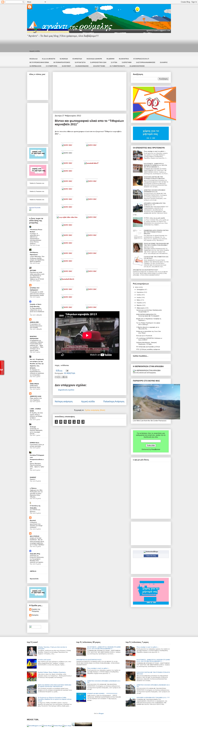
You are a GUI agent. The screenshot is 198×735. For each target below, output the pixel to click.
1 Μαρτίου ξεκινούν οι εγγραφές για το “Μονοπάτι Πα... (147, 328)
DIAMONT (33, 477)
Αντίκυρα (33, 427)
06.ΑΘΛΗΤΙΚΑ (124, 59)
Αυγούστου (140, 292)
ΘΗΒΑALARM (34, 322)
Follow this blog (151, 555)
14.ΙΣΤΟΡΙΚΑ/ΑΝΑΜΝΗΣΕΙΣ (145, 62)
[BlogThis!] (58, 377)
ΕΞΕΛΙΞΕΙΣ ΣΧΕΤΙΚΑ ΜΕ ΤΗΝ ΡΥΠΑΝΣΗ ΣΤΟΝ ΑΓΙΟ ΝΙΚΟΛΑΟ (154, 177)
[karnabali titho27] (91, 163)
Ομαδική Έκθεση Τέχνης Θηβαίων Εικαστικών (52, 672)
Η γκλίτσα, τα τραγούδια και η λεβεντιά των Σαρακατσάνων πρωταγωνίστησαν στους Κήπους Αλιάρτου (35, 238)
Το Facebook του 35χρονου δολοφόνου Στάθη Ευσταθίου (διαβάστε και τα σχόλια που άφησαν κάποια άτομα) (54, 699)
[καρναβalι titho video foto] (67, 217)
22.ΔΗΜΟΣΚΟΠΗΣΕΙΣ (137, 66)
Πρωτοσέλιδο (34, 578)
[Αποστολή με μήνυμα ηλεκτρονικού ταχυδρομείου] (56, 377)
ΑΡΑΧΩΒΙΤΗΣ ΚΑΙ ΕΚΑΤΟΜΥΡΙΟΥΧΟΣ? (145, 270)
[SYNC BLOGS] (66, 725)
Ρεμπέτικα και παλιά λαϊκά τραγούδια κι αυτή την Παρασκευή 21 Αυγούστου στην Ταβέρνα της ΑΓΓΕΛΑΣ (37, 276)
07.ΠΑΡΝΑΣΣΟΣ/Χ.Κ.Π (141, 59)
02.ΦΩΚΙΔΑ (64, 59)
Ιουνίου (139, 297)
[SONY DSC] (67, 145)
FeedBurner (155, 449)
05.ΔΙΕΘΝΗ (110, 59)
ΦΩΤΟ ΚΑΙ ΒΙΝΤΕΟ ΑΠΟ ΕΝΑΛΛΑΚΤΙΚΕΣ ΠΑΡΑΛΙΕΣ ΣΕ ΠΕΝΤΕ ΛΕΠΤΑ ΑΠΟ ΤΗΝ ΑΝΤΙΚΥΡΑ (54, 685)
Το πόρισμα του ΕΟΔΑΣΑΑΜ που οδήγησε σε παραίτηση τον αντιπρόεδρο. (37, 372)
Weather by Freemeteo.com (37, 183)
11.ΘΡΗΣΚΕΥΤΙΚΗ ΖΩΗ (98, 62)
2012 (137, 287)
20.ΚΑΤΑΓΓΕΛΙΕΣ (99, 66)
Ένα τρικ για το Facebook (144, 335)
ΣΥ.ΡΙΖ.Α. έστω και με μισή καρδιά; (154, 218)
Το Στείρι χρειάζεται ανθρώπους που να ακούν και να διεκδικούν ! (37, 311)
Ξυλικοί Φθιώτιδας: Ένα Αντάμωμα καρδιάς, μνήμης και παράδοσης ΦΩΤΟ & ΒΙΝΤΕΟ (37, 259)
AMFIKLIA (33, 571)
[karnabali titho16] (67, 279)
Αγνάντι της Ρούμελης (36, 610)
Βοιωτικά (33, 520)
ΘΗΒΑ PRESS (34, 384)
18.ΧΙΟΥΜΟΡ (66, 66)
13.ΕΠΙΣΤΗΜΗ (126, 62)
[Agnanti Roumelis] (30, 210)
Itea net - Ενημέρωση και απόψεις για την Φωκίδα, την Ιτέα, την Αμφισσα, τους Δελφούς (37, 364)
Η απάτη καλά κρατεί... (45, 659)
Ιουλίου (139, 295)
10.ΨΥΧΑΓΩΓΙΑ (80, 62)
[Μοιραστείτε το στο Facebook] (63, 377)
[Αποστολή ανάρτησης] (66, 370)
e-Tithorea (33, 488)
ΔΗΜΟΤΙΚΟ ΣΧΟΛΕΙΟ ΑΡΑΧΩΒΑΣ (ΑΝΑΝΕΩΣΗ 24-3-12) (154, 190)
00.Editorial (33, 59)
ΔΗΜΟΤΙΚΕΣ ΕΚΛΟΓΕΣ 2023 (35, 386)
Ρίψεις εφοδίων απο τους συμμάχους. (36, 399)
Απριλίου (140, 302)
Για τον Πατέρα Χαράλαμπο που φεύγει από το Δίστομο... (148, 323)
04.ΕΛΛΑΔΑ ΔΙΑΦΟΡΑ (94, 59)
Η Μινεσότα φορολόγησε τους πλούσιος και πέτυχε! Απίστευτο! (36, 525)
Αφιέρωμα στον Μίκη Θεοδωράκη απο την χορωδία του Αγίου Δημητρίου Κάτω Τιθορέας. (36, 493)
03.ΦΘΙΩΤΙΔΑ (77, 59)
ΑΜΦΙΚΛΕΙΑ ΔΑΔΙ (35, 396)
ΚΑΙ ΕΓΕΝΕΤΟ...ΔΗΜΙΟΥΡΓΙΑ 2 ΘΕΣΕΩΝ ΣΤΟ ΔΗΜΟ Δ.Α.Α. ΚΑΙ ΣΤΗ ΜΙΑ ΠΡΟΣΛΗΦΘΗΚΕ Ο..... (155, 165)
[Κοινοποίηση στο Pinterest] (66, 377)
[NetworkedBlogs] (151, 552)
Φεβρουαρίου (141, 308)
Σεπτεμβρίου (141, 289)
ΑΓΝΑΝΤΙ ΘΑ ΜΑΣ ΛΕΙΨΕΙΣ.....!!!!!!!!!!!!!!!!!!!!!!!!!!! (102, 693)
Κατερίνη (35, 615)
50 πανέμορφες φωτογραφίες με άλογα (148, 346)
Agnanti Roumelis (35, 207)
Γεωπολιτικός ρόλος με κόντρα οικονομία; (37, 445)
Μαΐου (139, 300)
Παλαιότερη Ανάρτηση (113, 401)
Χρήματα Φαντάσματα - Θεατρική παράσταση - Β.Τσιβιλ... (146, 343)
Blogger (101, 713)
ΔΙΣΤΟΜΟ (33, 270)
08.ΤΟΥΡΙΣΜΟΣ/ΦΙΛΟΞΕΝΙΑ (39, 62)
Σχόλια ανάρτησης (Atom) (95, 410)
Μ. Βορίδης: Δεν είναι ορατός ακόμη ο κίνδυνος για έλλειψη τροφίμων (36, 415)
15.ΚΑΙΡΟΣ (164, 62)
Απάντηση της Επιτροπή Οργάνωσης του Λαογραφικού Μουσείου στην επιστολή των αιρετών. (37, 559)
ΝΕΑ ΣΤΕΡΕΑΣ (34, 536)
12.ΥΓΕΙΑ (114, 62)
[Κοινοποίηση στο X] (61, 377)
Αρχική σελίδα (34, 51)
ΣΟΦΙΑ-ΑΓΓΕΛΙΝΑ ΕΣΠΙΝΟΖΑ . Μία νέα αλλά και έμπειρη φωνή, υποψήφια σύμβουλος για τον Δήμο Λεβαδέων (37, 541)
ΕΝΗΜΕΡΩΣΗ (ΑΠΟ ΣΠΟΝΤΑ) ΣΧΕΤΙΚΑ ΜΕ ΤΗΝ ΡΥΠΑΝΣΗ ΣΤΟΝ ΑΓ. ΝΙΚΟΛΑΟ (156, 232)
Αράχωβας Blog (35, 553)
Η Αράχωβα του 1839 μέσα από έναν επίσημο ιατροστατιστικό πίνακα (37, 293)
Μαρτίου (139, 305)
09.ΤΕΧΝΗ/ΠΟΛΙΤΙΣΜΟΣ (61, 62)
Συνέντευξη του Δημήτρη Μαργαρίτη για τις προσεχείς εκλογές (36, 431)
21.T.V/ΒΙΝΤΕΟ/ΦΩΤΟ (117, 66)
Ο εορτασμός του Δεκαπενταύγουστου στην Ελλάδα (36, 325)
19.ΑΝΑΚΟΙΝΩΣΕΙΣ (82, 66)
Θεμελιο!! (32, 479)
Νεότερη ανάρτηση (64, 401)
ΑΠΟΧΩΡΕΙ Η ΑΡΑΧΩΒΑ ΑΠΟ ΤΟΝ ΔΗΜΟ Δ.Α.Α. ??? (154, 204)
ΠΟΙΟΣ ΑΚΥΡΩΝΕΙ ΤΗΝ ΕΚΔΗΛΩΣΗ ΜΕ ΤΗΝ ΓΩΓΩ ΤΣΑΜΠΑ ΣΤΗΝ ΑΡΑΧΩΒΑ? (156, 244)
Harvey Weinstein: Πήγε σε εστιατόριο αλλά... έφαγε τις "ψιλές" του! (37, 466)
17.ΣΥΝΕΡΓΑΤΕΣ (51, 66)
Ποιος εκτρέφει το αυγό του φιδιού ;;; (155, 151)
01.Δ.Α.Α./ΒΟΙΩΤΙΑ (48, 59)
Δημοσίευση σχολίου (66, 390)
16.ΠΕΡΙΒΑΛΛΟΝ (35, 66)
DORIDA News (34, 442)
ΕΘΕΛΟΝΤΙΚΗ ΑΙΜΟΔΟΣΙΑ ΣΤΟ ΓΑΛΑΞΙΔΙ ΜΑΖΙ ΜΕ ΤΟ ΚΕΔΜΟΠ (147, 315)
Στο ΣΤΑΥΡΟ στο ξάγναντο (35, 510)
